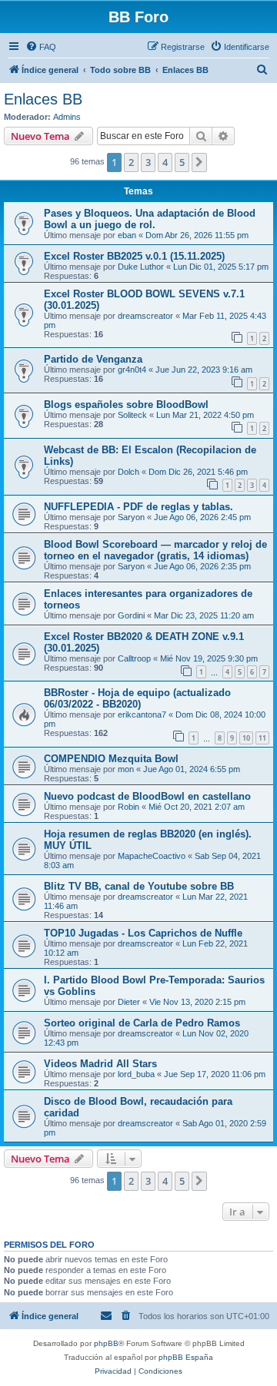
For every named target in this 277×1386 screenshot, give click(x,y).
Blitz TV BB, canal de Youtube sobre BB (139, 886)
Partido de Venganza (93, 359)
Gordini (131, 615)
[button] (199, 162)
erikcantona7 (142, 714)
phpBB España (186, 1357)
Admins (67, 116)
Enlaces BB (43, 99)
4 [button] (165, 162)
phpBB (106, 1343)
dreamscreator (145, 315)
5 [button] (182, 162)
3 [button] (148, 162)
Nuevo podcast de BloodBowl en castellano (147, 796)
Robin (128, 806)
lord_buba (136, 1074)
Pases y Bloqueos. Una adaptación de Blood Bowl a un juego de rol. (149, 218)
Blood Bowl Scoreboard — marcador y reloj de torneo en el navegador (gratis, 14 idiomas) (155, 550)
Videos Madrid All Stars (100, 1063)
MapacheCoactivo (151, 855)
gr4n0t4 (132, 369)
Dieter (129, 1001)
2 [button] (131, 162)
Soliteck (132, 414)
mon (126, 769)
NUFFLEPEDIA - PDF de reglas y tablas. (138, 506)
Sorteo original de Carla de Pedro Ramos (142, 1023)
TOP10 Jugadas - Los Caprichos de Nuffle (143, 933)
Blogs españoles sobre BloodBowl (126, 404)
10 (246, 738)
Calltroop (134, 658)
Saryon (131, 517)
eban (127, 235)
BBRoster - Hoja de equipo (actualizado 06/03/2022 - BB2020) (137, 698)
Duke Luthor (141, 266)
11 (262, 738)
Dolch (128, 471)
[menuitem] (40, 47)
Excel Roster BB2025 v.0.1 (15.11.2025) (134, 256)
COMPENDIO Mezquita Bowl (111, 758)
